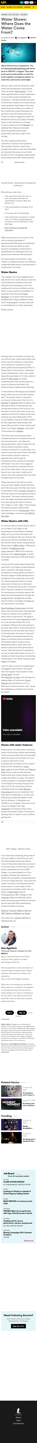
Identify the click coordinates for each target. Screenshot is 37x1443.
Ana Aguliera (22, 38)
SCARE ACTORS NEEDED (13, 1182)
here (27, 464)
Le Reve (18, 598)
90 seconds (24, 511)
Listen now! (5, 1052)
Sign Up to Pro (18, 1326)
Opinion (27, 7)
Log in (9, 1013)
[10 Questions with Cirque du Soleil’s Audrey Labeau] (12, 1091)
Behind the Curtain (14, 7)
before (9, 677)
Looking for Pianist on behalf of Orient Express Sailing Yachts (17, 1192)
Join (31, 2)
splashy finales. (20, 554)
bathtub (14, 403)
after (18, 677)
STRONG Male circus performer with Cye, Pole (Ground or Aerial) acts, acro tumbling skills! (18, 1213)
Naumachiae (20, 91)
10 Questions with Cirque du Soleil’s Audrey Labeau (29, 1094)
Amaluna (19, 431)
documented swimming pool (17, 69)
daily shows (13, 379)
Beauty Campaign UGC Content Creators (17, 1233)
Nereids (26, 125)
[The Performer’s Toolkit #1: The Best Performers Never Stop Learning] (12, 1137)
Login (26, 2)
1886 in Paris (19, 546)
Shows (24, 14)
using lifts (25, 619)
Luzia (8, 770)
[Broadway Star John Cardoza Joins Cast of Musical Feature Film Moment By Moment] (12, 1104)
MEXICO (4, 953)
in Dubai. (26, 491)
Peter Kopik (13, 892)
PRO (22, 2)
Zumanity (20, 428)
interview (5, 898)
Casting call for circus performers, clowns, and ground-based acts (18, 1223)
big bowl (4, 403)
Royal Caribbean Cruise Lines (13, 608)
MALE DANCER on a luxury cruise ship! (17, 1202)
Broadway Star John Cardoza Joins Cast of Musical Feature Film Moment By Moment (29, 1104)
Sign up (22, 1013)
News (3, 7)
